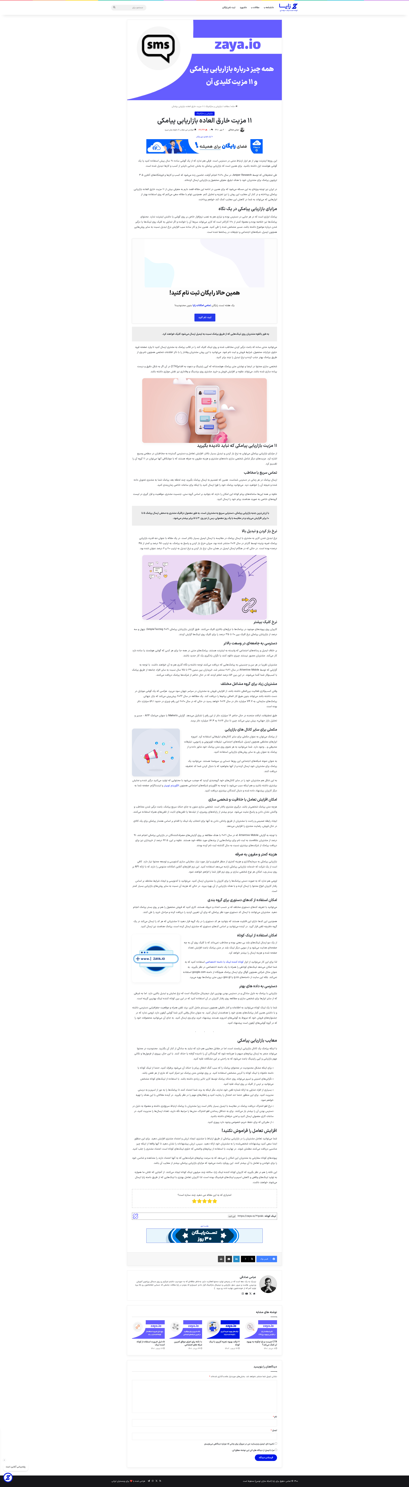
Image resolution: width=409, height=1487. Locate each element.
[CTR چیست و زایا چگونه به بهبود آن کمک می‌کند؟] (260, 1329)
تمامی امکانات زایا (202, 305)
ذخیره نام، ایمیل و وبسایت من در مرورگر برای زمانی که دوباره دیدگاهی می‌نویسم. (239, 1444)
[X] (250, 1294)
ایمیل (274, 1430)
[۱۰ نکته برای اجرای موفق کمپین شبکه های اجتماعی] (186, 1329)
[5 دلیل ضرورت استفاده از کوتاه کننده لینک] (148, 1329)
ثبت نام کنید (204, 317)
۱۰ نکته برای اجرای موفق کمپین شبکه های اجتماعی (188, 1343)
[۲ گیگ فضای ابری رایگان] (204, 146)
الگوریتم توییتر (171, 786)
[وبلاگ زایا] (288, 8)
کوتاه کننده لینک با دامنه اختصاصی (224, 962)
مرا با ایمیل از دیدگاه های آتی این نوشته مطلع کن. (253, 1450)
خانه (233, 106)
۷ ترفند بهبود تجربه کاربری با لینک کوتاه (224, 1343)
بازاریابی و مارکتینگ (213, 106)
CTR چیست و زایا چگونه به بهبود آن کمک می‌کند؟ (262, 1343)
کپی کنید (231, 1216)
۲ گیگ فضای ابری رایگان (204, 136)
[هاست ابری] (204, 1235)
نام (275, 1416)
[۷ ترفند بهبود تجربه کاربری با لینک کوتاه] (223, 1329)
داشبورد (243, 7)
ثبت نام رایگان (228, 7)
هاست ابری (204, 1226)
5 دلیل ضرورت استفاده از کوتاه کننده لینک (151, 1343)
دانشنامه (270, 7)
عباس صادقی (233, 129)
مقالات (256, 7)
